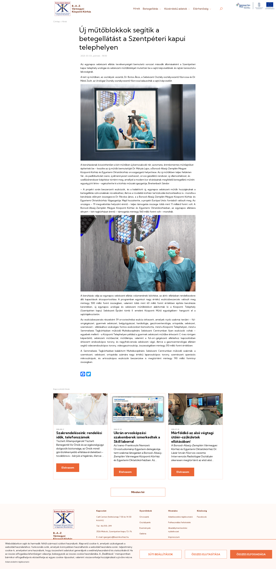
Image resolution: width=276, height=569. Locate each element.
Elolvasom (68, 467)
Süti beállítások (160, 554)
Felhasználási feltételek (179, 522)
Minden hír (138, 492)
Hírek (136, 8)
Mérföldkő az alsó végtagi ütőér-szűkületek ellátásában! (192, 437)
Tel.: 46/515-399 (104, 526)
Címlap (56, 21)
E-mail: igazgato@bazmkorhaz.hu (112, 537)
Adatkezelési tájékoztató (180, 517)
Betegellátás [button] (151, 8)
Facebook (202, 517)
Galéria (142, 533)
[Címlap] (62, 8)
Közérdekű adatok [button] (176, 8)
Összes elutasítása (205, 554)
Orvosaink (144, 517)
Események (145, 528)
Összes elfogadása (251, 554)
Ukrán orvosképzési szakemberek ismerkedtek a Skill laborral (137, 437)
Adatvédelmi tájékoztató (17, 562)
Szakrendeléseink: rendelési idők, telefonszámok (79, 435)
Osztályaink (145, 522)
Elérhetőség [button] (201, 8)
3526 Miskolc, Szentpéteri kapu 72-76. (114, 531)
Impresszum (174, 537)
